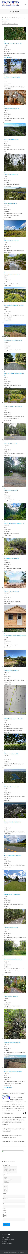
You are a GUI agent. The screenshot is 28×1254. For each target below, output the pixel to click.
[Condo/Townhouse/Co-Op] (10, 1169)
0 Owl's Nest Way (10, 443)
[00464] (5, 1188)
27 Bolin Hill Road (11, 490)
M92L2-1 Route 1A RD (13, 1071)
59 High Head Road (13, 43)
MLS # (4, 1193)
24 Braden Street (12, 894)
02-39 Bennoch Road (11, 558)
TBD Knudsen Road (11, 927)
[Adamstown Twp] (12, 1180)
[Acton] (12, 1178)
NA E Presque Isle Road (12, 855)
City (4, 1174)
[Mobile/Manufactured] (10, 1170)
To (3, 1203)
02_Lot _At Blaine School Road (15, 635)
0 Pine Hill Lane (10, 203)
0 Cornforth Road (11, 786)
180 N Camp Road (11, 591)
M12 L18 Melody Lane (13, 718)
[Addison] (12, 1181)
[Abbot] (12, 1177)
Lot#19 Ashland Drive (13, 406)
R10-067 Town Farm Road (14, 523)
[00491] (5, 1190)
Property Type (6, 1165)
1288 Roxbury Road (12, 274)
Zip (3, 1184)
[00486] (5, 1189)
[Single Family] (10, 1168)
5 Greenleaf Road (11, 996)
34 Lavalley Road (11, 754)
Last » (7, 19)
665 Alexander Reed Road (14, 305)
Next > (4, 19)
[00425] (5, 1186)
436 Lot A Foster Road (12, 822)
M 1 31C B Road (11, 139)
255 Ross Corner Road (13, 959)
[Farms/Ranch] (10, 1172)
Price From (5, 1198)
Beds (4, 1208)
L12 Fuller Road (11, 174)
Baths (4, 1212)
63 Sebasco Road (12, 1042)
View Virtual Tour (8, 57)
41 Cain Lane (12, 108)
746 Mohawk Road (11, 240)
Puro (23, 1252)
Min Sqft (5, 1216)
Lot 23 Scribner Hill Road (13, 340)
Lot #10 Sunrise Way (12, 77)
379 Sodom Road (11, 670)
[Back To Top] (24, 1250)
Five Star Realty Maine (11, 1252)
